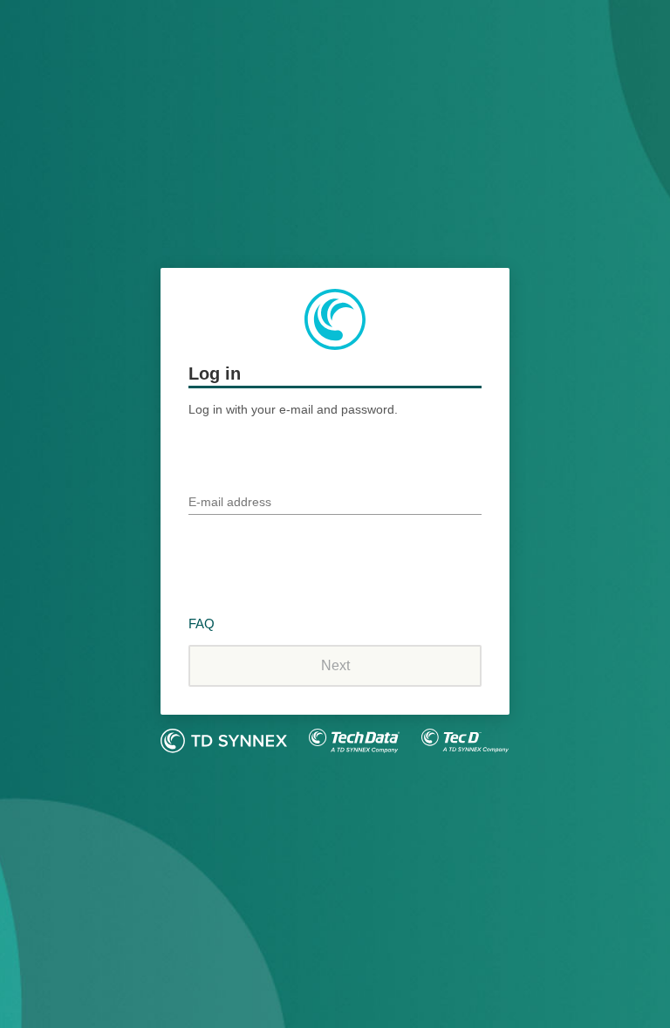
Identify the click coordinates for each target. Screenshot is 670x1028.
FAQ (201, 623)
